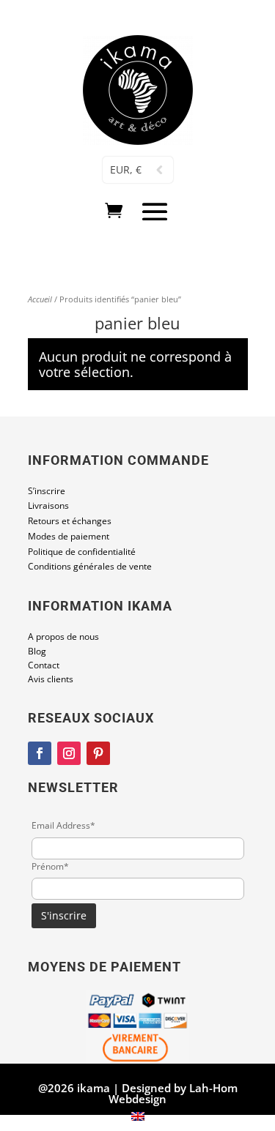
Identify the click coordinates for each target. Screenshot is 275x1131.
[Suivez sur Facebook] (39, 753)
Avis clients (50, 679)
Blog (37, 651)
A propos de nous (63, 636)
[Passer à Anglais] (138, 1116)
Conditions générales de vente (90, 566)
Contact (43, 665)
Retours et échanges (69, 521)
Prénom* (50, 866)
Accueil (40, 299)
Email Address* (63, 825)
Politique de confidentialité (82, 551)
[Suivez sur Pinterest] (98, 753)
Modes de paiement (68, 536)
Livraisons (48, 505)
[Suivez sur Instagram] (69, 753)
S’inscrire (46, 491)
